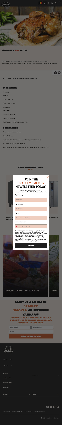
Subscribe (31, 245)
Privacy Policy (32, 241)
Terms (39, 241)
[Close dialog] (48, 176)
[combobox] (18, 226)
